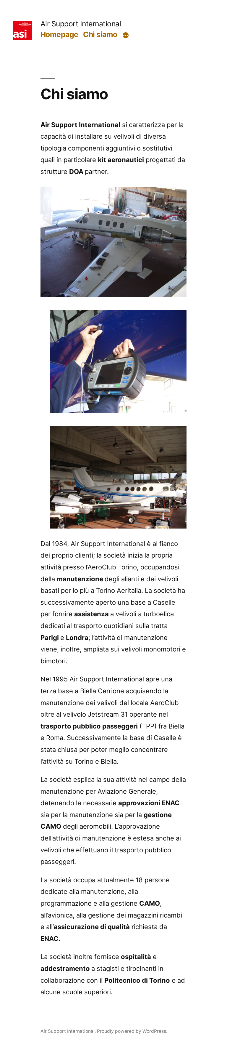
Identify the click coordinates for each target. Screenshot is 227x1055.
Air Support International (80, 23)
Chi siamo (100, 34)
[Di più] (125, 35)
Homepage (59, 34)
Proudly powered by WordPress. (132, 1031)
